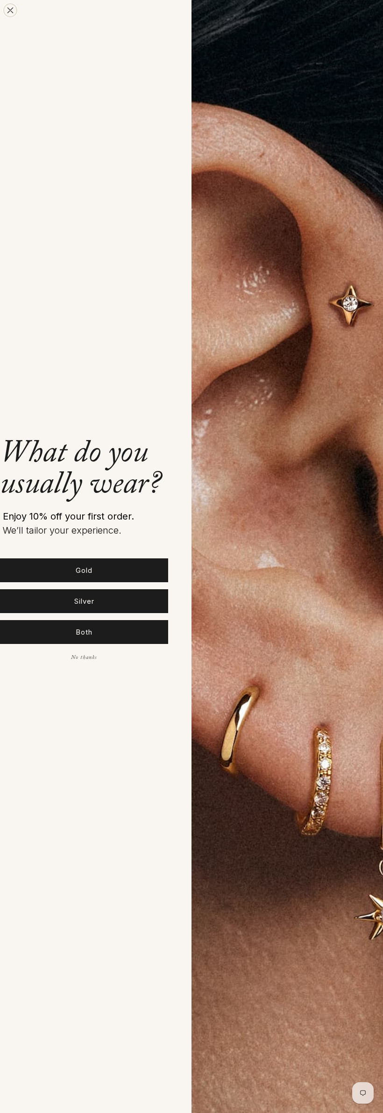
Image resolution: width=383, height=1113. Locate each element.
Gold (84, 570)
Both (84, 632)
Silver (84, 601)
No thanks (84, 658)
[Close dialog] (10, 10)
